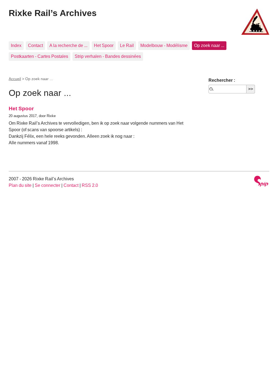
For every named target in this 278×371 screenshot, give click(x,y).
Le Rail (127, 45)
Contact (35, 45)
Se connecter (47, 185)
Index (16, 45)
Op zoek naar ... (209, 45)
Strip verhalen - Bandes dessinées (108, 56)
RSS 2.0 (90, 185)
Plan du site (20, 185)
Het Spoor (103, 45)
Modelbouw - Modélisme (164, 45)
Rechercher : (221, 80)
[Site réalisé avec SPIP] (261, 182)
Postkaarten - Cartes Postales (39, 56)
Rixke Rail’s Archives (53, 13)
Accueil (15, 79)
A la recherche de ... (68, 45)
